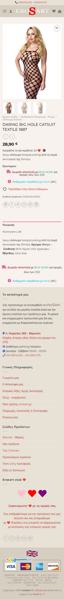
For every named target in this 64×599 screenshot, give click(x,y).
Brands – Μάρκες (13, 437)
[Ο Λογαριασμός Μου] (10, 11)
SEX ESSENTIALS (47, 582)
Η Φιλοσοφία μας (13, 384)
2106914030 (25, 2)
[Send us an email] (24, 538)
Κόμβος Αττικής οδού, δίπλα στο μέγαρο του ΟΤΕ (29, 338)
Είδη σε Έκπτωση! (14, 470)
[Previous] (8, 61)
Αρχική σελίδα (10, 116)
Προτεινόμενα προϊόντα (17, 457)
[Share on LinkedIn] (36, 204)
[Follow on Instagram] (12, 538)
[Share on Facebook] (12, 204)
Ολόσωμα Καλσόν (12, 119)
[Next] (56, 61)
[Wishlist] (54, 11)
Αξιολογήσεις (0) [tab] (12, 231)
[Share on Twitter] (18, 204)
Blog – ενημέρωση (14, 397)
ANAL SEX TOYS (50, 575)
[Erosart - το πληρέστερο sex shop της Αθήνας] (32, 11)
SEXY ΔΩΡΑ (32, 585)
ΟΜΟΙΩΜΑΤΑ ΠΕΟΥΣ (28, 575)
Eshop (39, 590)
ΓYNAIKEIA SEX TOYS (18, 577)
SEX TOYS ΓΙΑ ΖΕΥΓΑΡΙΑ (45, 577)
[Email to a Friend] (24, 204)
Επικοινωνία (10, 417)
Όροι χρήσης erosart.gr (17, 404)
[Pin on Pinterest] (30, 204)
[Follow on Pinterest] (30, 538)
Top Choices (11, 450)
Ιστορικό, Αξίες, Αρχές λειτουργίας (23, 391)
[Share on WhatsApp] (6, 204)
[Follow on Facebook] (6, 538)
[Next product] (5, 136)
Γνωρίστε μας (11, 378)
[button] (5, 11)
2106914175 (40, 2)
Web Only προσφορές (17, 463)
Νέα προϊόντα (11, 444)
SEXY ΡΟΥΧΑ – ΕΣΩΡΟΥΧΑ (22, 582)
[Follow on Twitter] (18, 538)
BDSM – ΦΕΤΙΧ (43, 580)
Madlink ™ (39, 594)
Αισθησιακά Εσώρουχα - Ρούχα (38, 116)
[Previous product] (12, 136)
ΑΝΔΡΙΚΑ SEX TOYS (22, 580)
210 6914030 (14, 355)
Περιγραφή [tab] (8, 225)
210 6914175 (33, 355)
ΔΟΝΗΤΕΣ (10, 575)
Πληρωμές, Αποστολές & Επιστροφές (25, 410)
